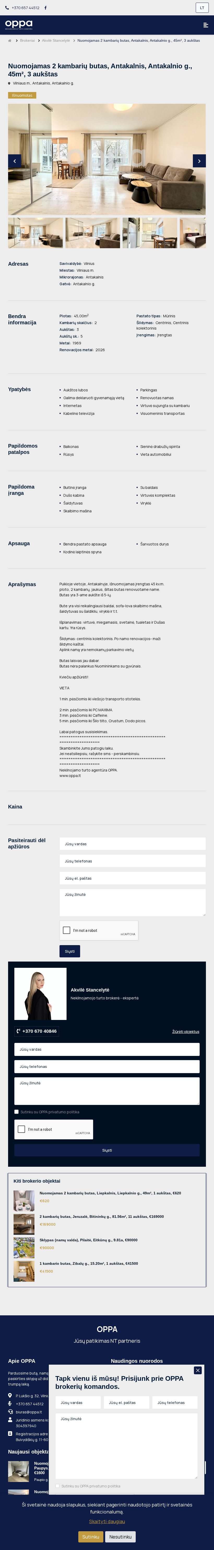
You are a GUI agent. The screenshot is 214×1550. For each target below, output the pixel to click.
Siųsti (70, 951)
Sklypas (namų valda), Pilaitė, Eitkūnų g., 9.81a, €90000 (89, 1240)
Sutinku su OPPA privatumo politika (50, 1111)
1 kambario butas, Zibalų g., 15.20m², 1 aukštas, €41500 (89, 1263)
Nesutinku (120, 1537)
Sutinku (90, 1537)
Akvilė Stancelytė (56, 40)
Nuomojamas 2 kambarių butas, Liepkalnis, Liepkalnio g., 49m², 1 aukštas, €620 (110, 1193)
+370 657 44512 (25, 7)
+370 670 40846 (39, 1031)
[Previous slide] (14, 160)
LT (202, 7)
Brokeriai (27, 40)
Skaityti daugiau (107, 1521)
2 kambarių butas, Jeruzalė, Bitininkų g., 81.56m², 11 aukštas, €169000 (102, 1216)
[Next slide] (199, 160)
